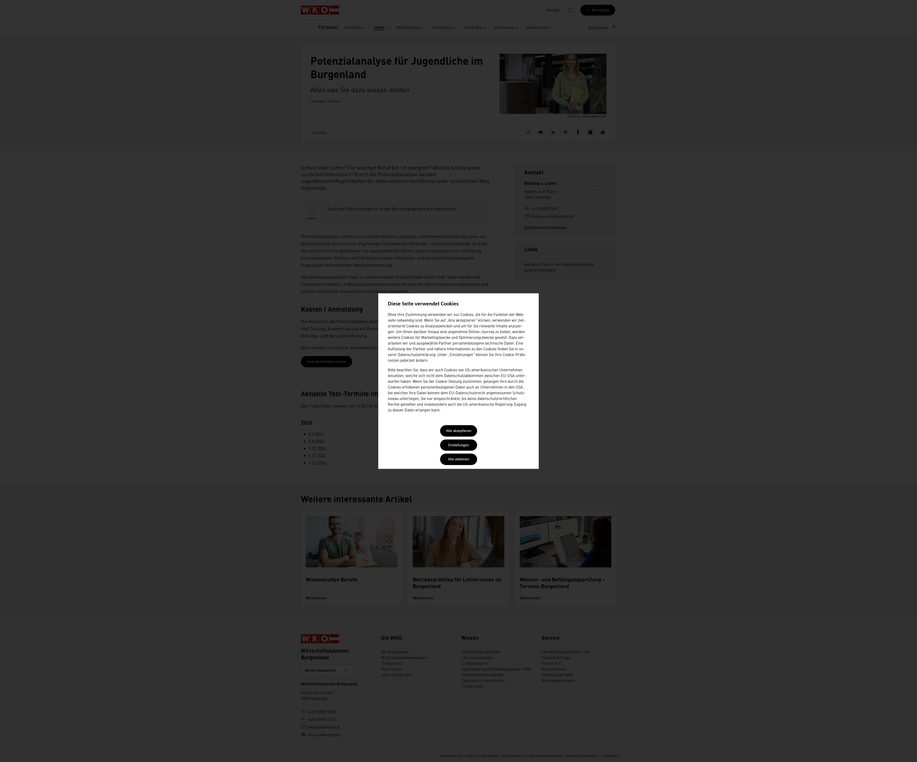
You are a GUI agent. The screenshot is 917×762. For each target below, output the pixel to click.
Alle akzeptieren (458, 431)
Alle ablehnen (458, 460)
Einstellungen (458, 445)
